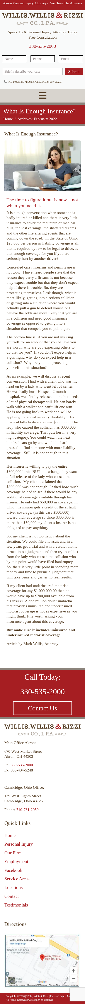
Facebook (13, 870)
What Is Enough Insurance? (31, 134)
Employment (16, 861)
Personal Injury (18, 844)
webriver (48, 999)
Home (9, 835)
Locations (13, 887)
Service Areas (16, 878)
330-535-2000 (42, 46)
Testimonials (16, 905)
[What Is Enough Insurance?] (42, 165)
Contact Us (42, 708)
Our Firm (13, 852)
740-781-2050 (27, 809)
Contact (11, 896)
